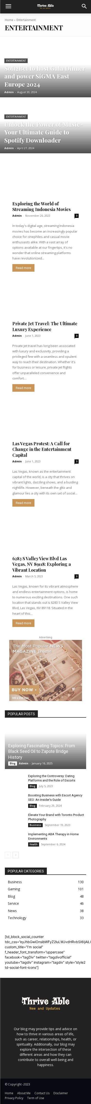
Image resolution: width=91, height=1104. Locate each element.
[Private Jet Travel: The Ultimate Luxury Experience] (45, 305)
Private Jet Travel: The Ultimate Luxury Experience (44, 326)
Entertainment (16, 60)
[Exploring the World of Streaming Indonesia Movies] (45, 185)
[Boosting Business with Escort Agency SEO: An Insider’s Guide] (14, 800)
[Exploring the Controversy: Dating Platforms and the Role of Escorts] (14, 780)
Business (35, 825)
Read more (23, 268)
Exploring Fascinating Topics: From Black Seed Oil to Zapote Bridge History (41, 751)
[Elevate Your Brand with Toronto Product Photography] (14, 819)
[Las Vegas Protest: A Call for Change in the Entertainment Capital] (45, 425)
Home (9, 20)
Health (34, 844)
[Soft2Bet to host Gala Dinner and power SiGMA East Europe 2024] (45, 69)
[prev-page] (8, 855)
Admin (17, 215)
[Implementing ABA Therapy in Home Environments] (14, 839)
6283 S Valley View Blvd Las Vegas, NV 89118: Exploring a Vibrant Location (41, 564)
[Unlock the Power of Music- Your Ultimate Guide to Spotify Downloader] (45, 125)
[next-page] (16, 855)
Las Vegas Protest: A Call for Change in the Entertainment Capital (41, 449)
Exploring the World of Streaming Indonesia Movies (41, 206)
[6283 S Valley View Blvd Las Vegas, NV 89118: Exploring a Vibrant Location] (45, 540)
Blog (13, 763)
